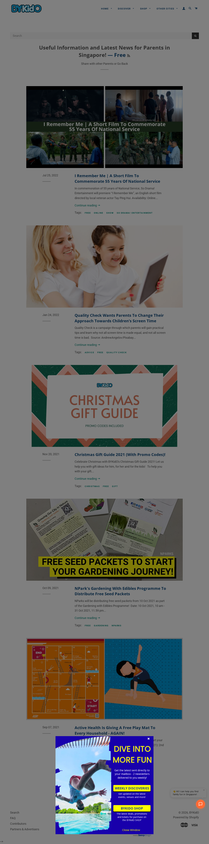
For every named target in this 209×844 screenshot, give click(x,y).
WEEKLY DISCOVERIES (132, 788)
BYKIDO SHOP (132, 808)
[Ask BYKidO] (200, 804)
